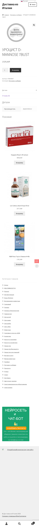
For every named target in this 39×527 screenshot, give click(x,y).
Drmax (6, 285)
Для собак (7, 327)
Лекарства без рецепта (11, 349)
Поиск (19, 524)
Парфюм (7, 362)
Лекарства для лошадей (11, 352)
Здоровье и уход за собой (12, 333)
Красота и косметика (10, 343)
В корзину (15, 70)
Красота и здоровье (10, 339)
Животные (7, 330)
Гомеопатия (8, 314)
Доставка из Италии (10, 6)
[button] (33, 25)
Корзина (30, 522)
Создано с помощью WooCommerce (14, 516)
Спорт (6, 375)
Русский (25, 1)
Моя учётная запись (6, 524)
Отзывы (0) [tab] (6, 96)
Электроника (8, 387)
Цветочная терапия (10, 381)
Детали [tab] (4, 90)
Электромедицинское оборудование (15, 384)
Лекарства (7, 346)
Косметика (7, 336)
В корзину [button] (19, 163)
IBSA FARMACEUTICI (10, 288)
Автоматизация (9, 295)
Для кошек (7, 320)
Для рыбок (7, 323)
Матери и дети (8, 355)
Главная (6, 15)
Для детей (7, 317)
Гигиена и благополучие (11, 311)
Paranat (6, 291)
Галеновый (7, 304)
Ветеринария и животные (12, 301)
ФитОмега (7, 378)
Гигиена (6, 307)
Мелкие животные (9, 359)
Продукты (7, 368)
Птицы (6, 371)
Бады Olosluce (8, 298)
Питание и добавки (16, 15)
